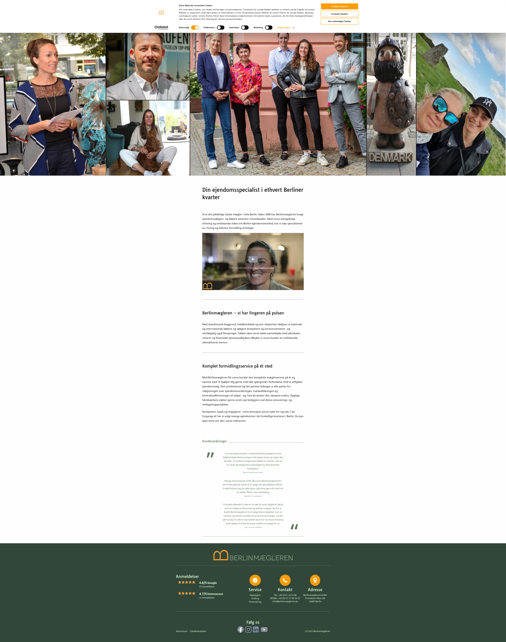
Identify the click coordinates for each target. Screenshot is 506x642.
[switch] (220, 27)
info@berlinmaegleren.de (285, 601)
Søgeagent (255, 595)
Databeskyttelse (198, 631)
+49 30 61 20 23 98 (287, 595)
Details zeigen (283, 27)
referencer (239, 421)
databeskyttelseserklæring (264, 268)
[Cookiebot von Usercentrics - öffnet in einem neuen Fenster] (161, 28)
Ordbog (255, 598)
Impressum (181, 631)
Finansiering (255, 601)
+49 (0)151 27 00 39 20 (289, 598)
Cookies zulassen (340, 6)
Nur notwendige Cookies (339, 21)
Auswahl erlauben (339, 14)
